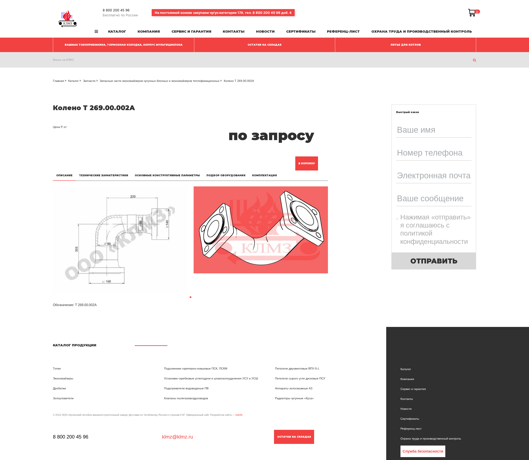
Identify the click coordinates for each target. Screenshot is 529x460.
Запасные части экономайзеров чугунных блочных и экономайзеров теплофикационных (159, 80)
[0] (472, 13)
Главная (58, 80)
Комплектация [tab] (264, 175)
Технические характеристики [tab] (103, 175)
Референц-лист (343, 31)
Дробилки (59, 388)
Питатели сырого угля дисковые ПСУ (300, 378)
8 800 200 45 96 (116, 10)
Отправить (433, 261)
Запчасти (89, 80)
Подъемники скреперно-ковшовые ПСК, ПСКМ (195, 368)
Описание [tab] (64, 175)
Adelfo (239, 415)
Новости (265, 31)
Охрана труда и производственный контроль (421, 31)
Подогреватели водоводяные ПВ (186, 388)
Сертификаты (301, 31)
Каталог (117, 31)
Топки (57, 368)
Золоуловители (63, 398)
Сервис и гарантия (191, 31)
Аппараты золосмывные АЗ (293, 388)
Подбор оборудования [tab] (225, 175)
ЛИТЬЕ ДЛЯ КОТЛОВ (406, 44)
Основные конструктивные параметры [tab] (167, 175)
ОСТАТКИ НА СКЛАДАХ (264, 44)
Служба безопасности (423, 451)
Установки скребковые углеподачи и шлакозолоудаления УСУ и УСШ (211, 378)
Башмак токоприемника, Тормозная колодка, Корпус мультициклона (123, 44)
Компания (149, 31)
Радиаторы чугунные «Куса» (294, 398)
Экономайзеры (63, 378)
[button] (190, 297)
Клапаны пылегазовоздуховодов (186, 398)
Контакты (233, 31)
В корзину (306, 163)
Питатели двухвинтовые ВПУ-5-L (297, 368)
